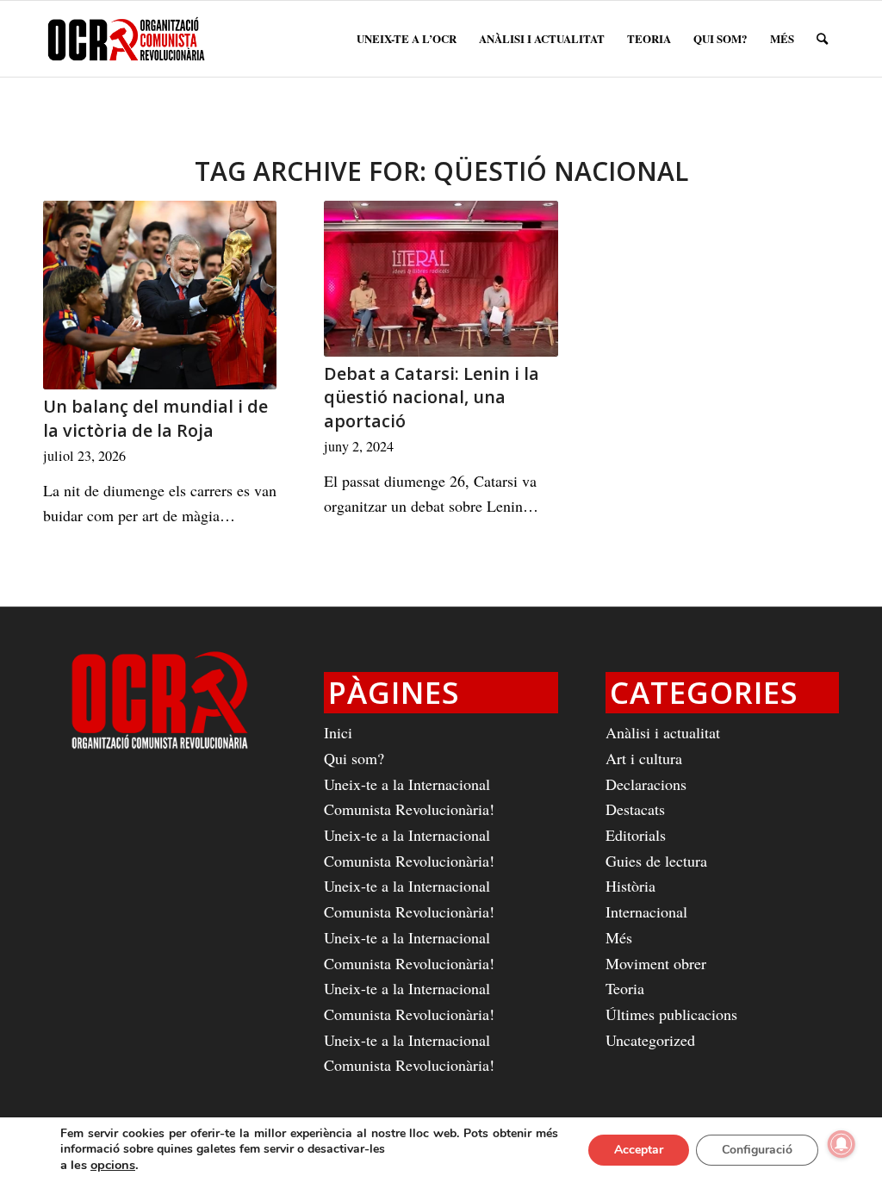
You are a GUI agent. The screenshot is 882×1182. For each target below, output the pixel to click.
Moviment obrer (656, 963)
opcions (112, 1165)
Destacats (635, 809)
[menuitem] (406, 39)
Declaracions (646, 784)
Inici (338, 732)
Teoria (625, 988)
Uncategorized (650, 1040)
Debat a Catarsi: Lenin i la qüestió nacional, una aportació (431, 397)
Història (630, 885)
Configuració (757, 1150)
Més (619, 937)
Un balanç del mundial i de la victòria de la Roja (155, 418)
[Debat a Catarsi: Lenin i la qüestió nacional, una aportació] (440, 279)
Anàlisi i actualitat (663, 732)
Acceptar (638, 1150)
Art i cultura (644, 758)
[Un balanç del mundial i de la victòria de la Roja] (159, 295)
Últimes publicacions (671, 1014)
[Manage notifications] (841, 1144)
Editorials (636, 834)
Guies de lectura (656, 860)
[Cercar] (822, 39)
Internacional (646, 911)
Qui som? (354, 758)
